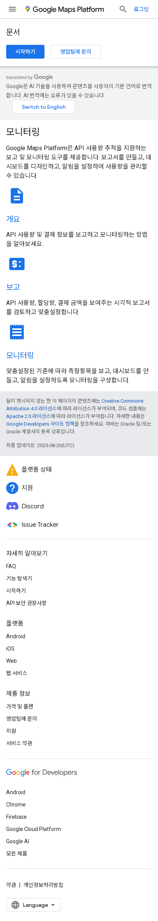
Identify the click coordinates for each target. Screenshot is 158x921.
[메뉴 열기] (12, 9)
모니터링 (23, 132)
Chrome (16, 804)
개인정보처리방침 (43, 885)
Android (15, 636)
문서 (13, 32)
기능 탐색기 (19, 578)
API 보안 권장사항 (26, 603)
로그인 (141, 9)
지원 (11, 731)
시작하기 (25, 51)
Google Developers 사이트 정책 (40, 424)
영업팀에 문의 (75, 51)
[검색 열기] (123, 9)
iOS (10, 649)
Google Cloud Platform (33, 829)
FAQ (11, 566)
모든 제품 (16, 854)
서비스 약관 (19, 743)
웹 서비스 (16, 673)
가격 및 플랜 (19, 706)
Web (11, 661)
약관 (11, 885)
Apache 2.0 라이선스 (28, 416)
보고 (13, 287)
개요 (13, 219)
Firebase (16, 817)
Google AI (17, 841)
